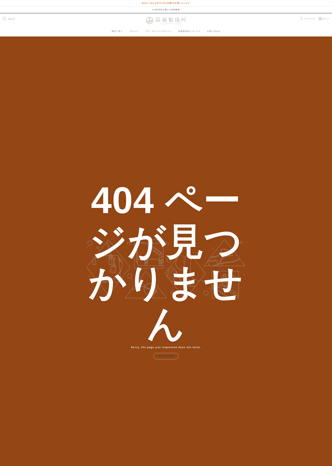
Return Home (166, 356)
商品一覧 (116, 31)
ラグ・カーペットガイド (157, 31)
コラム (133, 31)
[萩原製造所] (166, 20)
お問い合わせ (213, 31)
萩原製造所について (188, 31)
